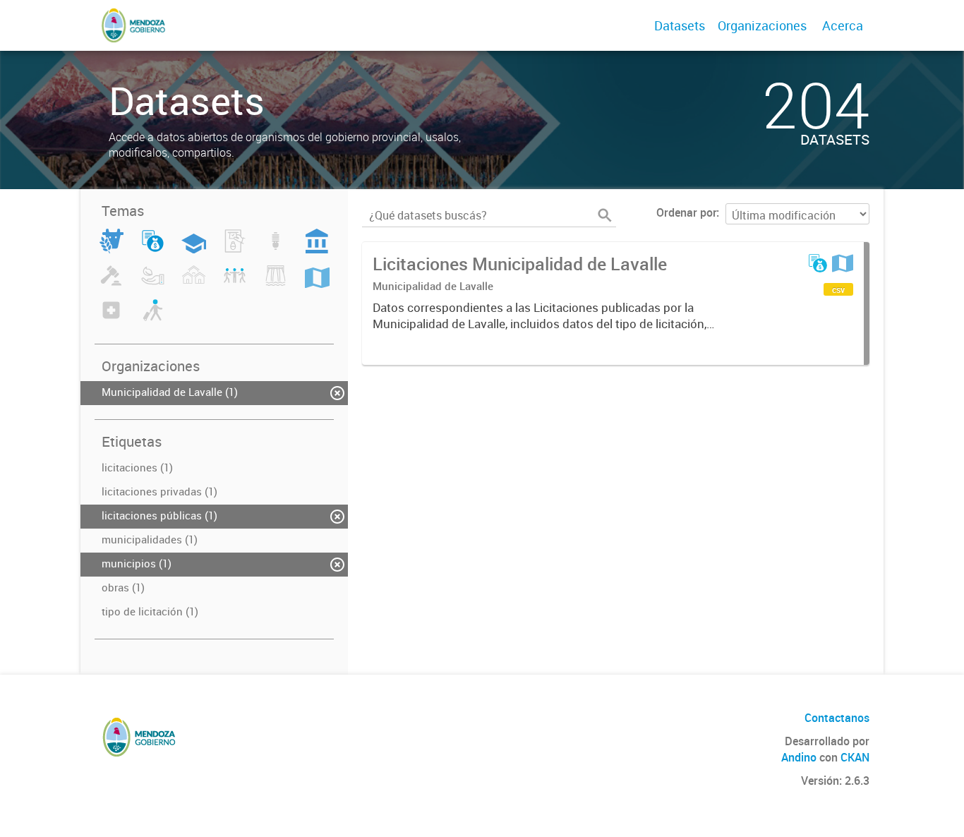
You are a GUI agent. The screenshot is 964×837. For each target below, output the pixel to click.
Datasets (679, 25)
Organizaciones (762, 25)
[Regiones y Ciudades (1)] (317, 283)
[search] (605, 215)
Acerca (842, 25)
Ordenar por (686, 212)
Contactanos (837, 717)
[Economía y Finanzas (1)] (152, 249)
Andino (799, 757)
